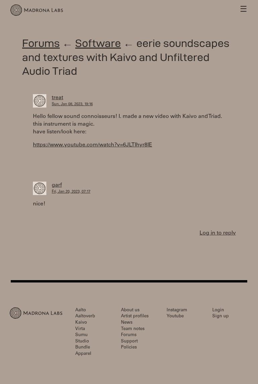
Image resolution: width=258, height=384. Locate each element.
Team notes (132, 329)
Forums (41, 43)
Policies (129, 347)
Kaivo (81, 323)
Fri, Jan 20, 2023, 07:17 (71, 192)
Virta (80, 329)
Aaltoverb (85, 316)
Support (129, 341)
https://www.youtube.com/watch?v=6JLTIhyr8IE (92, 145)
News (126, 323)
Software (98, 43)
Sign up (220, 316)
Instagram (177, 310)
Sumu (81, 335)
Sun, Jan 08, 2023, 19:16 (72, 104)
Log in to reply (218, 233)
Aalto (80, 310)
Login (218, 310)
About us (130, 310)
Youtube (175, 316)
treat (57, 98)
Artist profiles (134, 316)
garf (57, 185)
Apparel (83, 354)
